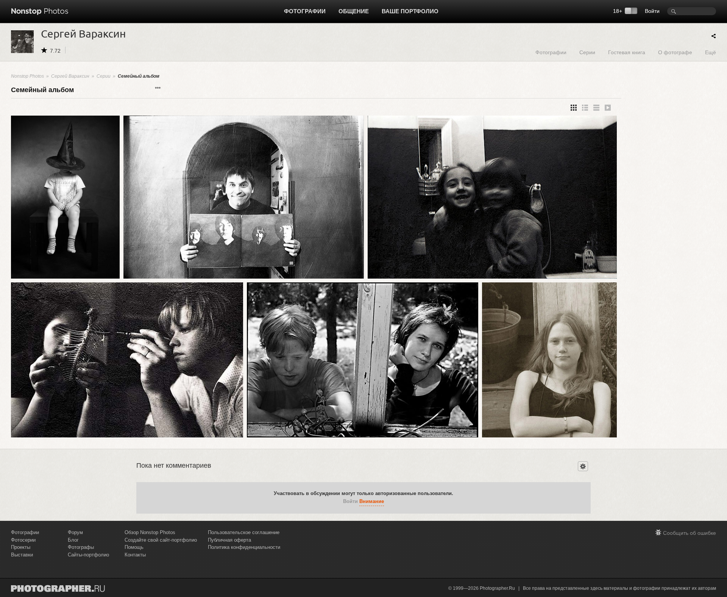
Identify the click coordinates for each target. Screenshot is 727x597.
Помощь (134, 547)
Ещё (710, 52)
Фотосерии (23, 540)
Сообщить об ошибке (689, 533)
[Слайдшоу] (608, 108)
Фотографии (305, 11)
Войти (652, 11)
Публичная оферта (229, 540)
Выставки (22, 555)
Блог (73, 540)
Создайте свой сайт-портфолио (161, 540)
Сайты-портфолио (88, 555)
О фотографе (675, 52)
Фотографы (81, 547)
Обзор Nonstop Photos (150, 532)
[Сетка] (574, 108)
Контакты (135, 555)
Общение (354, 11)
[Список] (596, 108)
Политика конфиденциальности (244, 547)
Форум (75, 532)
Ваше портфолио (410, 11)
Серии (587, 52)
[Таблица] (585, 108)
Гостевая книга (626, 52)
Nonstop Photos (27, 76)
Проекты (20, 547)
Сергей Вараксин (70, 76)
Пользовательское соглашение (243, 532)
